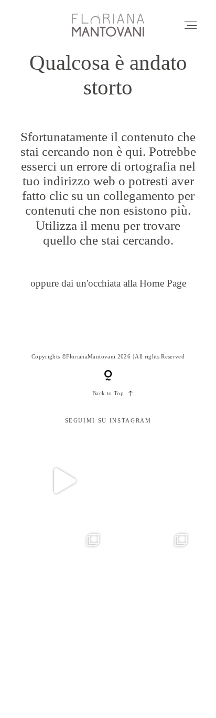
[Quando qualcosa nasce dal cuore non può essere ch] (152, 568)
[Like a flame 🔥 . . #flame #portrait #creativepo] (152, 480)
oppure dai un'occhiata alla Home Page (108, 283)
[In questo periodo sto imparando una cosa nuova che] (152, 657)
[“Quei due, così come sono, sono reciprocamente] (64, 568)
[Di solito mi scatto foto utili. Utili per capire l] (64, 657)
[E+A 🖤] (64, 480)
